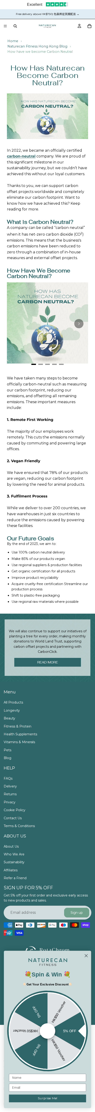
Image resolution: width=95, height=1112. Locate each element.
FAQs (8, 778)
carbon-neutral (21, 156)
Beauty (9, 718)
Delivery (10, 786)
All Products (13, 702)
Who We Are (14, 854)
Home (12, 41)
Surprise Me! (47, 1098)
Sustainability (14, 862)
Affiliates (11, 870)
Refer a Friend (15, 878)
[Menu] (5, 26)
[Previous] (16, 323)
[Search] (15, 26)
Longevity (12, 710)
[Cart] (89, 26)
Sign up (77, 913)
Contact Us (13, 818)
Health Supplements (20, 734)
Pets (7, 750)
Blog (7, 758)
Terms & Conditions (19, 826)
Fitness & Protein (17, 726)
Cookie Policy (14, 810)
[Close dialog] (86, 955)
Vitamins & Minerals (19, 742)
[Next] (78, 323)
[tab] (33, 364)
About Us (11, 846)
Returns (10, 794)
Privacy (9, 802)
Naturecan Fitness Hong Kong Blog (37, 46)
